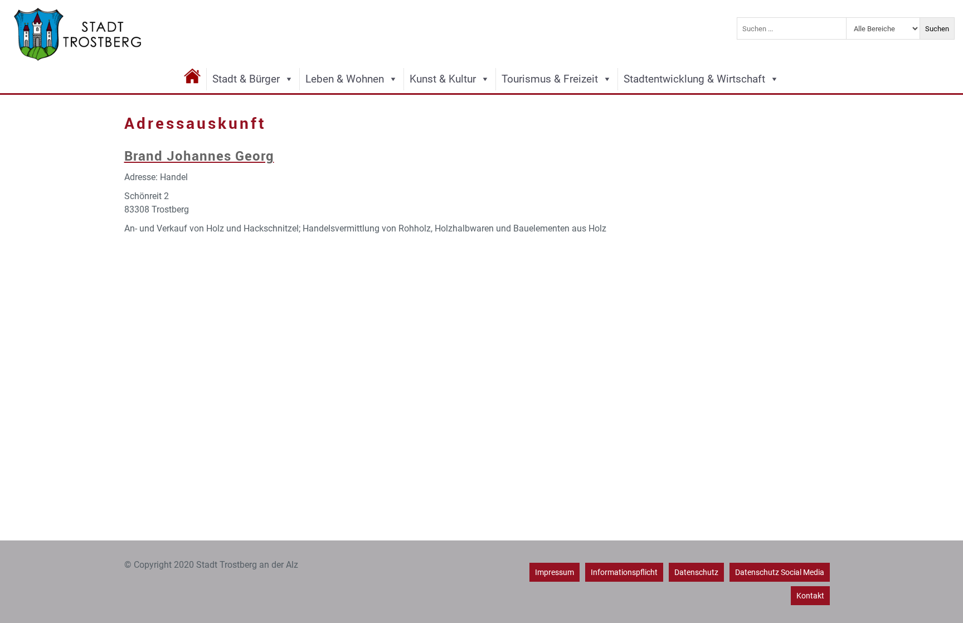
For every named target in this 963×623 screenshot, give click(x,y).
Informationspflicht (624, 572)
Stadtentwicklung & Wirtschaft (694, 79)
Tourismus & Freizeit (550, 79)
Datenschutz (696, 572)
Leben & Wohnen (344, 79)
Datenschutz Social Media (779, 572)
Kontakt (810, 595)
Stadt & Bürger (246, 79)
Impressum (554, 572)
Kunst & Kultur (443, 79)
